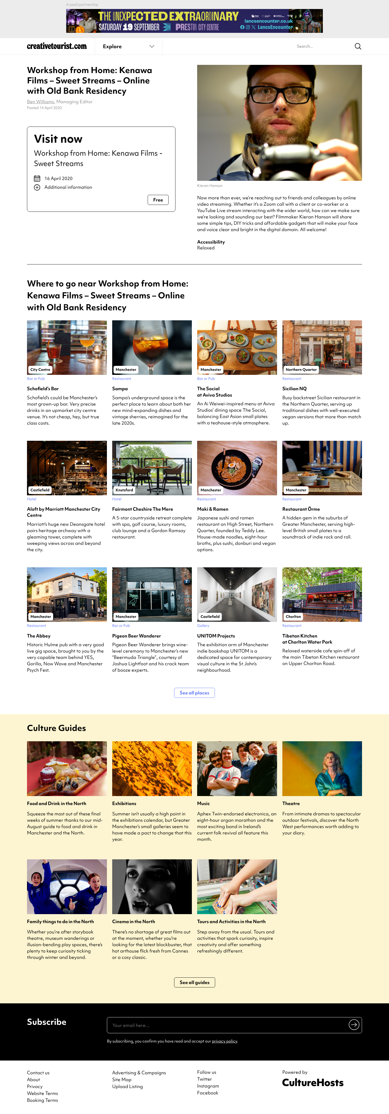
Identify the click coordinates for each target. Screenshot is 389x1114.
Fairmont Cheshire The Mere (142, 509)
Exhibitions (124, 803)
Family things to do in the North (60, 921)
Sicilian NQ (294, 388)
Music (203, 803)
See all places (194, 693)
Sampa (120, 388)
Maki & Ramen (212, 509)
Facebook (207, 1093)
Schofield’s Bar (43, 388)
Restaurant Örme (301, 509)
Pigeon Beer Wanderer (136, 636)
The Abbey (39, 636)
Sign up (354, 1024)
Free (158, 200)
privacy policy (224, 1041)
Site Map (122, 1079)
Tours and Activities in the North (231, 921)
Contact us (38, 1072)
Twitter (204, 1079)
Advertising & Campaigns (139, 1072)
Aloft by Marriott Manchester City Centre (63, 512)
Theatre (291, 803)
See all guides (195, 982)
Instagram (208, 1086)
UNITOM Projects (216, 636)
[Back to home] (57, 47)
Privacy (35, 1086)
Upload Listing (127, 1086)
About (33, 1079)
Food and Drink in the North (56, 803)
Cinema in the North (133, 921)
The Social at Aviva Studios (214, 391)
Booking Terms (42, 1100)
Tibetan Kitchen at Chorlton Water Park (307, 639)
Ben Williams (40, 101)
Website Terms (42, 1093)
